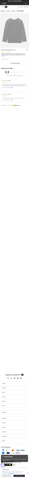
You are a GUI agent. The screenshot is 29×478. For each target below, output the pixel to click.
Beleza (3, 405)
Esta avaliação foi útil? (6, 87)
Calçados (4, 396)
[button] (19, 7)
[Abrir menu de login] (22, 7)
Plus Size (4, 401)
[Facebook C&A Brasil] (21, 378)
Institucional (4, 418)
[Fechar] (27, 473)
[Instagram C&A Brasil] (8, 378)
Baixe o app (4, 431)
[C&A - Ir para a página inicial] (6, 7)
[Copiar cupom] (26, 3)
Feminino (4, 383)
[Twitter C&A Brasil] (18, 378)
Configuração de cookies (7, 475)
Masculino (4, 387)
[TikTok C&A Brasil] (11, 378)
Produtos (4, 422)
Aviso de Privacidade (11, 473)
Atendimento (4, 436)
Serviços (3, 427)
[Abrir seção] (17, 383)
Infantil (3, 392)
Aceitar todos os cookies (19, 475)
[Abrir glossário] (16, 412)
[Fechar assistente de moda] (26, 456)
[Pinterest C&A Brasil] (14, 378)
